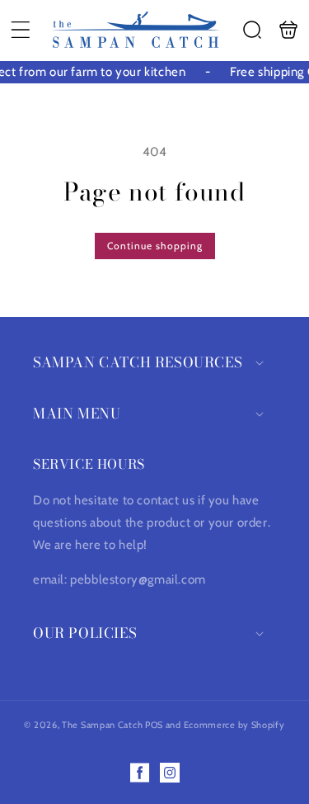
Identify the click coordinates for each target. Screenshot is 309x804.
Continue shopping (155, 245)
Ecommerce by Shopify (234, 725)
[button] (20, 30)
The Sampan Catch (102, 725)
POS (154, 725)
